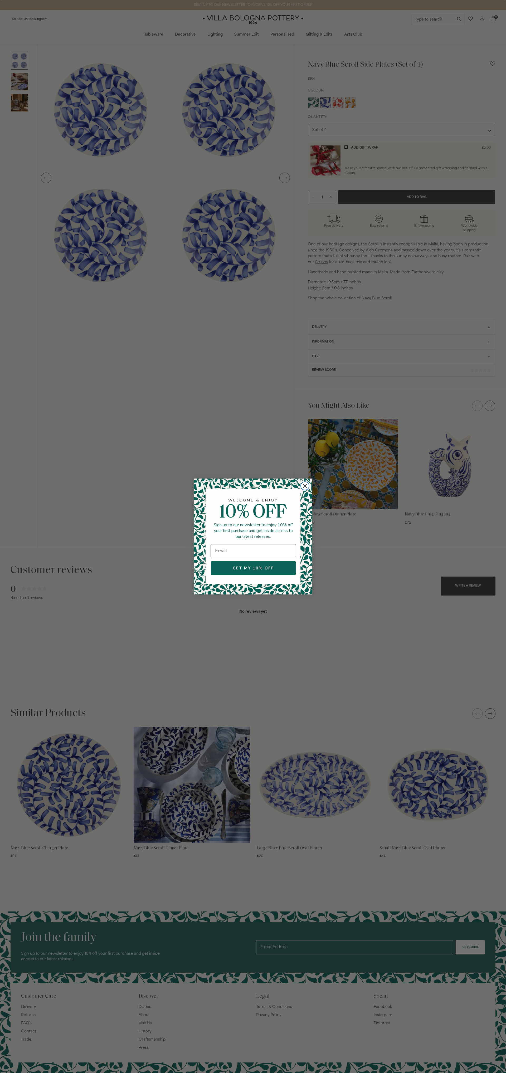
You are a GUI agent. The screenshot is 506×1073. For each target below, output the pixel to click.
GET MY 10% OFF (253, 568)
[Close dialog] (305, 486)
